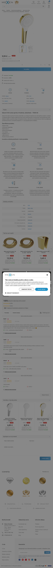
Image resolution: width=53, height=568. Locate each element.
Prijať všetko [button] (41, 289)
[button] (12, 293)
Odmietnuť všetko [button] (26, 289)
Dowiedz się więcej (35, 285)
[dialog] (26, 284)
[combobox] (47, 275)
